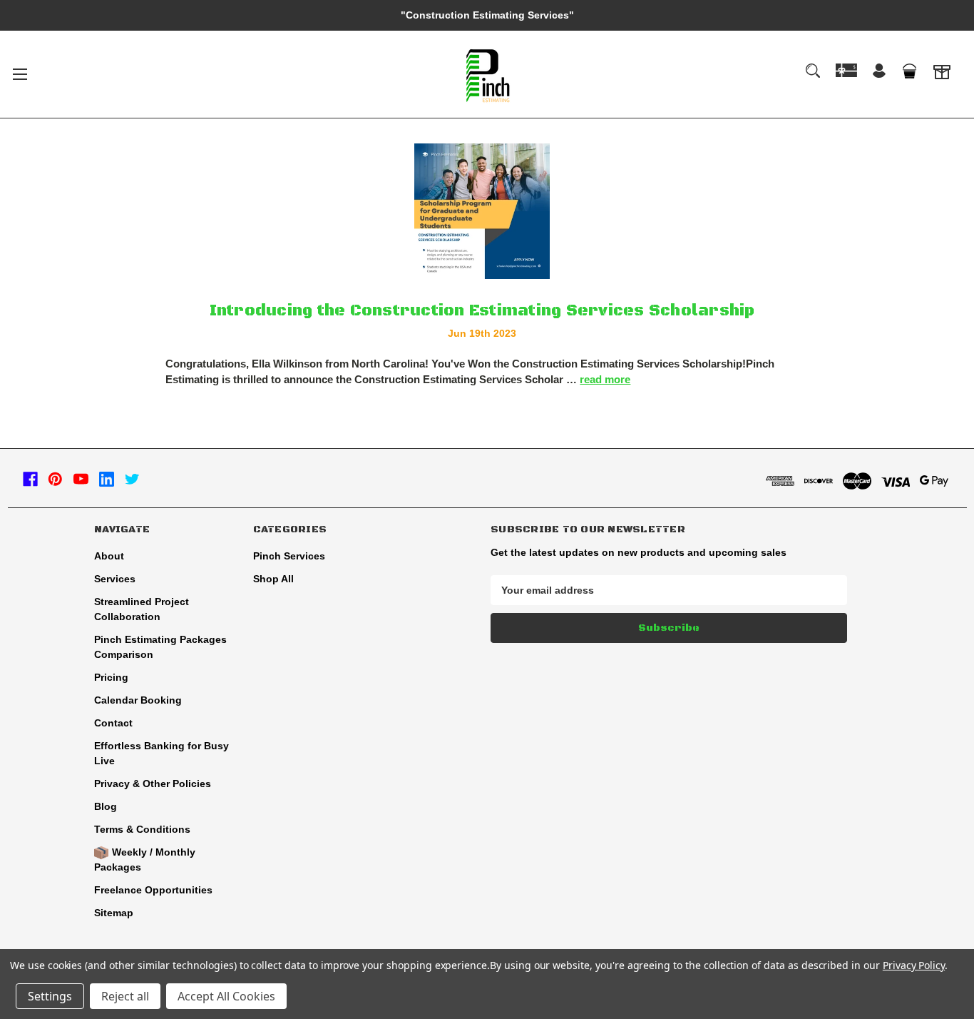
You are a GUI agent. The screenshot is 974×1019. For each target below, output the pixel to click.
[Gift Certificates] (846, 70)
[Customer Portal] (942, 74)
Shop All (273, 578)
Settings (50, 996)
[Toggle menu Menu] (19, 73)
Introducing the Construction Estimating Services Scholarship (482, 310)
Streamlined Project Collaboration (141, 609)
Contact (113, 723)
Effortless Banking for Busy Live (161, 753)
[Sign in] (879, 72)
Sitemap (113, 912)
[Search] (813, 71)
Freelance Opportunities (153, 890)
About (109, 556)
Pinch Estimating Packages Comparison (160, 647)
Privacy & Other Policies (152, 783)
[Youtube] (80, 479)
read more (605, 379)
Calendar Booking (138, 700)
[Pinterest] (55, 479)
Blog (105, 806)
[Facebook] (30, 479)
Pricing (111, 677)
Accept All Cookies (226, 996)
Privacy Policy (914, 965)
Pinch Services (289, 556)
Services (114, 578)
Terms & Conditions (142, 829)
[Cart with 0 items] (909, 71)
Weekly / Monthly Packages (144, 859)
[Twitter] (132, 479)
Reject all (125, 996)
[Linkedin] (106, 479)
